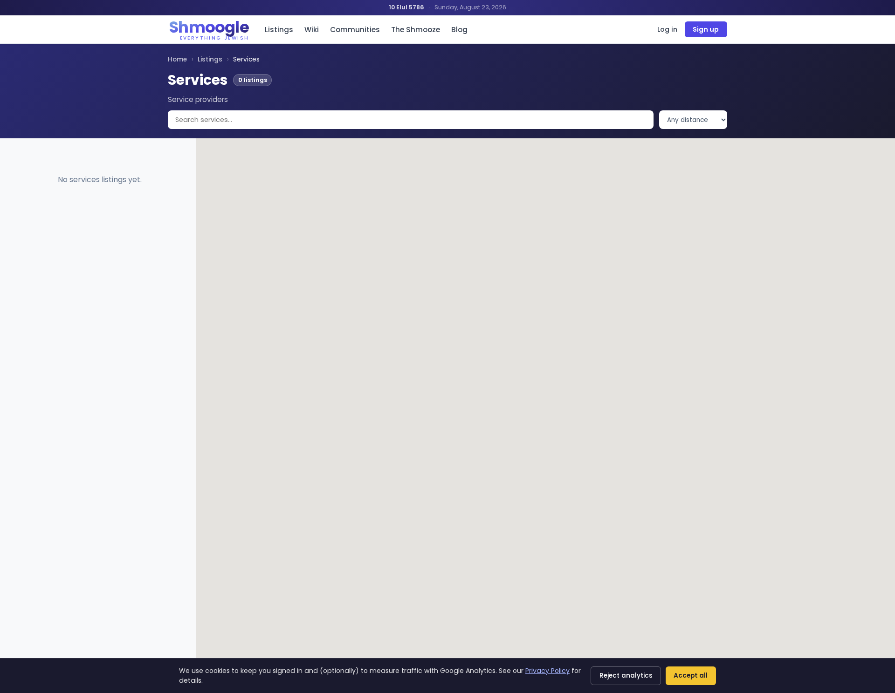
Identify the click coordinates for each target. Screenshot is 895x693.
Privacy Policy (547, 670)
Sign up (706, 29)
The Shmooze (415, 29)
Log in (667, 29)
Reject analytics (626, 675)
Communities (355, 29)
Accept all (691, 675)
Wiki (311, 29)
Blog (459, 29)
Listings (279, 29)
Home (177, 59)
